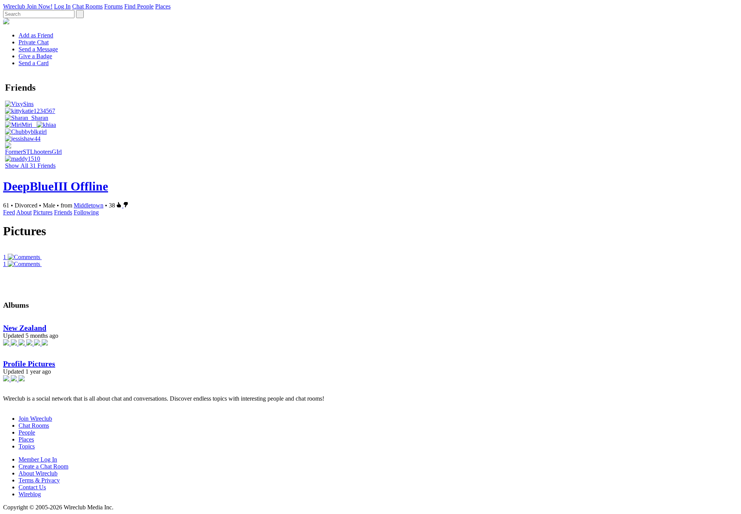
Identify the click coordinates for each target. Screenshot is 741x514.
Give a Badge (35, 56)
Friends (63, 212)
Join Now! (39, 6)
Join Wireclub (35, 418)
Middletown (88, 205)
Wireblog (30, 494)
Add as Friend (36, 35)
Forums (113, 6)
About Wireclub (38, 473)
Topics (27, 446)
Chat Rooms (87, 6)
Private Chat (34, 42)
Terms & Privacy (39, 480)
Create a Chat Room (43, 466)
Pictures (42, 212)
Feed (9, 212)
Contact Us (32, 487)
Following (86, 212)
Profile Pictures (29, 363)
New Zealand (24, 328)
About (24, 212)
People (27, 432)
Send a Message (38, 49)
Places (163, 6)
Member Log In (38, 459)
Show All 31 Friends (30, 165)
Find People (139, 6)
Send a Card (34, 63)
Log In (62, 6)
